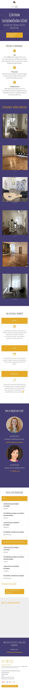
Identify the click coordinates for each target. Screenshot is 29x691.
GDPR (2, 675)
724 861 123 (16, 471)
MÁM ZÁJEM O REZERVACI (12, 35)
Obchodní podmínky (5, 672)
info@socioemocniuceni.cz (14, 442)
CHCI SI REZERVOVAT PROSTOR (13, 591)
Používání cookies (4, 674)
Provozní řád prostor (10, 670)
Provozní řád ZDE (8, 584)
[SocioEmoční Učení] (14, 2)
